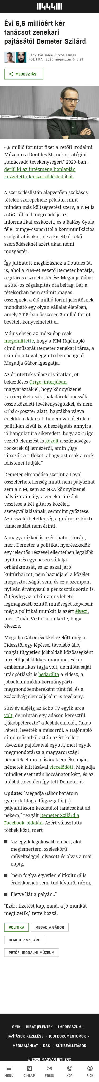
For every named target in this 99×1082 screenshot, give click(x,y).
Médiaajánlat (25, 1046)
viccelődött (61, 767)
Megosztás (26, 74)
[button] (16, 927)
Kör (70, 1076)
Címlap (29, 1076)
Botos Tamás (65, 55)
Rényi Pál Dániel (41, 55)
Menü (8, 1076)
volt (8, 715)
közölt (52, 440)
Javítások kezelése (26, 1036)
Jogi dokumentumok (67, 1036)
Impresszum (69, 1027)
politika (36, 59)
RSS (46, 1046)
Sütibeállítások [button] (71, 1046)
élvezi (81, 611)
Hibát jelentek (39, 1027)
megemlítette (19, 341)
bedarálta (49, 674)
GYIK (16, 1027)
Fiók (90, 1076)
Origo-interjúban (48, 382)
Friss (49, 1076)
